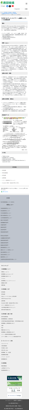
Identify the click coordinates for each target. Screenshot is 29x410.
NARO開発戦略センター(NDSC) (7, 202)
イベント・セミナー (5, 356)
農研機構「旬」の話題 (6, 352)
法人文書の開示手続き (13, 403)
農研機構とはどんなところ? (7, 274)
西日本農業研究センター (6, 215)
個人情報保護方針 (19, 408)
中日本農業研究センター (6, 213)
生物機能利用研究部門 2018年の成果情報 (9, 13)
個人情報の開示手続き (9, 408)
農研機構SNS (4, 359)
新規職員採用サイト (5, 370)
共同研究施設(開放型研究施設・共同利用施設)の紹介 (12, 321)
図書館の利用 (4, 282)
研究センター (10, 204)
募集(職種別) (4, 365)
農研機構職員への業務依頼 (7, 318)
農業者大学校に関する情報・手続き (13, 405)
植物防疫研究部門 (4, 242)
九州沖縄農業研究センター (6, 217)
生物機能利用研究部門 (5, 238)
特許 (2, 327)
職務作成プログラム (5, 329)
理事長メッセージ (5, 271)
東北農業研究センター (5, 210)
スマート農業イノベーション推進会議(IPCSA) (11, 336)
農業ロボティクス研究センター (7, 249)
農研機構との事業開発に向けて (8, 323)
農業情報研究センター (5, 247)
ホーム (2, 12)
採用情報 (4, 363)
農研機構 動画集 (4, 354)
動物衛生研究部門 (4, 245)
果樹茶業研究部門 (4, 232)
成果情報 (14, 12)
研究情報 (5, 12)
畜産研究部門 (3, 227)
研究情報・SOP (6, 289)
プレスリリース (4, 343)
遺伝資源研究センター (5, 252)
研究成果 (10, 12)
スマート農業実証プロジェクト (8, 305)
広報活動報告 (4, 345)
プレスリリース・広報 (7, 340)
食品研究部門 (3, 229)
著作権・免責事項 (17, 400)
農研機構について (6, 269)
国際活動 (3, 285)
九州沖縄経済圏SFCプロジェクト (8, 307)
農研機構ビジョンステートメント (8, 280)
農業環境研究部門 (4, 240)
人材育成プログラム (5, 368)
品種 (2, 325)
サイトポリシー (8, 400)
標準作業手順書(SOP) (6, 309)
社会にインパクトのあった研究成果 (8, 296)
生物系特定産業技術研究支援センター (9, 259)
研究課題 (3, 292)
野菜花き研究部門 (4, 235)
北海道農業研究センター (6, 208)
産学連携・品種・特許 (7, 313)
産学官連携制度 (4, 316)
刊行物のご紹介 (4, 348)
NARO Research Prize (6, 298)
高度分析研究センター (5, 254)
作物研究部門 (3, 224)
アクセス (3, 278)
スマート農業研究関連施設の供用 (8, 334)
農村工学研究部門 (4, 220)
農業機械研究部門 (4, 222)
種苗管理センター (4, 256)
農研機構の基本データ (6, 276)
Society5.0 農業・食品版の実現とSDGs (9, 303)
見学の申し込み (4, 350)
